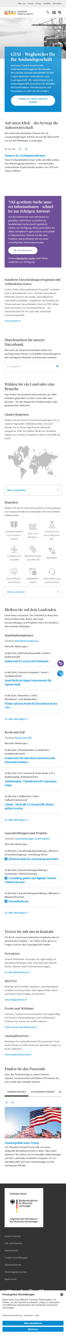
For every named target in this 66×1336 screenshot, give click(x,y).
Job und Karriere (13, 1243)
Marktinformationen (27, 641)
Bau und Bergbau (33, 535)
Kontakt (46, 3)
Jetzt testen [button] (12, 320)
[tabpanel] (33, 1133)
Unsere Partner (13, 1236)
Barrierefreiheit (13, 1264)
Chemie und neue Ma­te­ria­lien (52, 535)
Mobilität (52, 557)
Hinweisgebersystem (16, 1272)
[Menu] (54, 13)
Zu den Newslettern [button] (16, 972)
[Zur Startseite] (19, 14)
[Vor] (26, 149)
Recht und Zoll (23, 737)
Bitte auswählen (16, 490)
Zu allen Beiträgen (15, 719)
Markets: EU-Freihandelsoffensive (25, 155)
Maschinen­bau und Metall (33, 558)
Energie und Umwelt (14, 558)
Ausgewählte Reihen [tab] (42, 1092)
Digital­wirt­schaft (33, 580)
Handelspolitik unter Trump (22, 1143)
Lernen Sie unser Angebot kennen (33, 100)
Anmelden (57, 3)
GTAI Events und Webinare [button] (20, 1027)
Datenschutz (11, 1250)
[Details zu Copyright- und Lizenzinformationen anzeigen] (63, 20)
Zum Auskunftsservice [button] (17, 1054)
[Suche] (59, 13)
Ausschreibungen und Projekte (32, 838)
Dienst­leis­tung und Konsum (52, 580)
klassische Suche (25, 258)
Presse (38, 3)
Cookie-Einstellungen (16, 1257)
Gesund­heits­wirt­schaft (14, 580)
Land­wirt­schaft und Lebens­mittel (14, 535)
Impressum (10, 1279)
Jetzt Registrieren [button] (15, 999)
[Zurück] (20, 149)
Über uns (22, 3)
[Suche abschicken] (57, 366)
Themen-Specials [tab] (16, 1092)
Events (31, 3)
